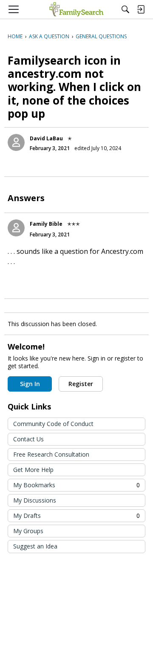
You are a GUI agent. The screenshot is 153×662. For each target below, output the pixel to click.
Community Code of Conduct (53, 424)
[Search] (125, 9)
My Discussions (34, 500)
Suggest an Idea (35, 546)
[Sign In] (140, 9)
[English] (76, 9)
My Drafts (76, 515)
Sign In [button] (30, 384)
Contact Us (28, 439)
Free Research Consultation (51, 454)
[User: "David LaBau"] (16, 142)
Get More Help (33, 470)
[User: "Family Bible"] (16, 227)
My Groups (28, 531)
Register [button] (80, 384)
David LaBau (46, 138)
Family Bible (46, 223)
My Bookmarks (76, 485)
